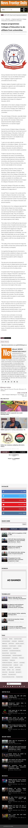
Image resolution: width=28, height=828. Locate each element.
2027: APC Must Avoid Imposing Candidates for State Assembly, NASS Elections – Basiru (16, 540)
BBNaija (4, 643)
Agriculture (18, 638)
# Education (7, 338)
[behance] (19, 686)
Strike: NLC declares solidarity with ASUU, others (13, 445)
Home (2, 19)
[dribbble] (15, 686)
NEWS (8, 669)
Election (13, 653)
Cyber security (6, 648)
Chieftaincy (12, 645)
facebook (22, 452)
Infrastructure (7, 665)
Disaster (15, 648)
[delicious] (24, 686)
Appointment (6, 641)
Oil (13, 669)
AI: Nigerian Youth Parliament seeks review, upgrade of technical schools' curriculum (15, 606)
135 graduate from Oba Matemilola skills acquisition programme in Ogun (15, 559)
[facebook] (3, 686)
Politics (4, 672)
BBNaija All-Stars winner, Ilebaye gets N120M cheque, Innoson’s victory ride (17, 781)
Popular (14, 529)
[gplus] (8, 686)
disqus (14, 452)
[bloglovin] (13, 686)
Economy (5, 650)
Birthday (11, 643)
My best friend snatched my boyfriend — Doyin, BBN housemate (17, 799)
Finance (21, 657)
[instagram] (22, 686)
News (10, 638)
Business (4, 638)
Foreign (12, 660)
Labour (16, 665)
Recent (5, 529)
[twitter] (5, 686)
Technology (12, 674)
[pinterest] (10, 686)
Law (21, 665)
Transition (19, 676)
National (18, 667)
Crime (19, 645)
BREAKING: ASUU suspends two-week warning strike (11, 413)
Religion (11, 672)
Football (5, 660)
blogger (5, 452)
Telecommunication (8, 676)
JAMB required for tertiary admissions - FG (13, 429)
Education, (23, 34)
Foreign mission (7, 662)
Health (16, 662)
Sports (4, 674)
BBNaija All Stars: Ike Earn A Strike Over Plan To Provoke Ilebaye (17, 807)
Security (18, 672)
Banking (20, 641)
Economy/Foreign (15, 650)
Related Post (5, 398)
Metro (11, 667)
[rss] (17, 686)
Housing (22, 662)
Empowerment (6, 655)
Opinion (18, 669)
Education (8, 19)
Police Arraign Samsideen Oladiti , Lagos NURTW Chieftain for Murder (17, 726)
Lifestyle (5, 667)
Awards (14, 641)
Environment (6, 657)
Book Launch (20, 643)
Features (14, 657)
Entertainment (17, 655)
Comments (23, 529)
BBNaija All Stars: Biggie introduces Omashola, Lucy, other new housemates (17, 790)
